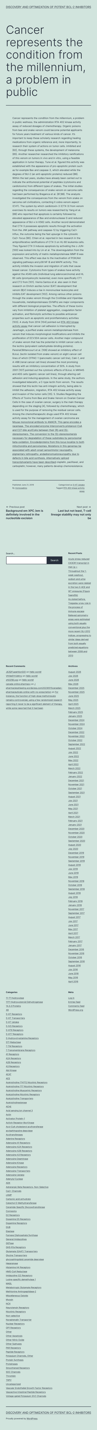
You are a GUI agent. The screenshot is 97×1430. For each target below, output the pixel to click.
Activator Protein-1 (15, 1118)
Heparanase (12, 1263)
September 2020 (76, 841)
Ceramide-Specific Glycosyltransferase (25, 1207)
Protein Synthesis (14, 1360)
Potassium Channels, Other (19, 1356)
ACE (8, 1078)
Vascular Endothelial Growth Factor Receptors (29, 1388)
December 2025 (76, 688)
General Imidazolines (16, 1239)
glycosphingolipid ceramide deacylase (25, 1259)
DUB (8, 1227)
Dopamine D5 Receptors (18, 1219)
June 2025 (73, 696)
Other (9, 1331)
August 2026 (74, 672)
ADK (8, 1183)
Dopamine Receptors (16, 1223)
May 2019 (73, 877)
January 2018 (75, 905)
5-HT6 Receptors (14, 1030)
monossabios (21, 488)
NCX (8, 1303)
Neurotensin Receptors (17, 1307)
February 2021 (75, 820)
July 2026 (73, 676)
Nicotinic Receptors (16, 1311)
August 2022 (74, 748)
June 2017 (73, 925)
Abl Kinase (11, 1070)
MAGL (9, 1283)
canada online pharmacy (18, 684)
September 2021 (76, 792)
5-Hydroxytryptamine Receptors (22, 1038)
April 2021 (73, 812)
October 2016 (75, 957)
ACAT (8, 1074)
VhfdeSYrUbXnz (14, 676)
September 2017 (76, 913)
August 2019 (74, 865)
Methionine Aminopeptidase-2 (21, 1291)
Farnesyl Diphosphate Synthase (22, 1235)
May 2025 (73, 700)
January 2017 (75, 945)
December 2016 (76, 949)
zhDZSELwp (12, 680)
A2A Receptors (13, 1058)
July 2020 (73, 849)
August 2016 (74, 965)
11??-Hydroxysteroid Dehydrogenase (24, 1002)
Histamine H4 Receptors (18, 1267)
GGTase (10, 1243)
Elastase (10, 1231)
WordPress (32, 1418)
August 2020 (74, 845)
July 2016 (73, 969)
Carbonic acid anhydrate (18, 1199)
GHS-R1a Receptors (16, 1247)
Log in (71, 998)
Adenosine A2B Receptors (19, 1151)
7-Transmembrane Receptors (20, 1050)
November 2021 (76, 784)
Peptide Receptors (15, 1352)
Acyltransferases (14, 1134)
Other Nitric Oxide (15, 1340)
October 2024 (75, 728)
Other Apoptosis (14, 1336)
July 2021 (73, 800)
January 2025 (75, 716)
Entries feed (74, 1002)
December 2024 (76, 720)
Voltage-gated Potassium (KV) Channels (26, 1396)
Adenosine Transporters (18, 1171)
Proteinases (12, 1364)
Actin (8, 1114)
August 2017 (74, 917)
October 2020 (75, 837)
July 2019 (73, 869)
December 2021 (76, 780)
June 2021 (73, 804)
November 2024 (76, 724)
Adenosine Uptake (15, 1175)
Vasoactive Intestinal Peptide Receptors (26, 1392)
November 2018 (76, 881)
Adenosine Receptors (16, 1167)
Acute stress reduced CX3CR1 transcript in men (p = (78, 563)
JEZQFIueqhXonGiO (16, 672)
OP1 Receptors (13, 1327)
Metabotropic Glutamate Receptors (23, 1287)
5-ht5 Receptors (14, 1026)
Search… (10, 553)
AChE (8, 1106)
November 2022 (76, 736)
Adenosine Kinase (15, 1163)
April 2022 (73, 764)
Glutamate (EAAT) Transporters (21, 1251)
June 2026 (73, 680)
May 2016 (73, 977)
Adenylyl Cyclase (14, 1179)
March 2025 (74, 708)
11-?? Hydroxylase (15, 998)
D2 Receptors (13, 1215)
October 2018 (75, 885)
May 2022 (73, 760)
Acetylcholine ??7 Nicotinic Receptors (25, 1086)
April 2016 (73, 981)
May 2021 (73, 808)
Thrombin (11, 1376)
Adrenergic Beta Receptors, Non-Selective (27, 1187)
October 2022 (75, 740)
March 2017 (74, 937)
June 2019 (73, 873)
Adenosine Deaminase (17, 1159)
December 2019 (76, 853)
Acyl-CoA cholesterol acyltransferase (24, 1126)
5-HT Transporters (15, 1018)
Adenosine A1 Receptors (18, 1143)
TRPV (8, 1380)
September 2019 (76, 861)
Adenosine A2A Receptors (19, 1147)
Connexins (11, 1211)
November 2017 (76, 909)
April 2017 (73, 933)
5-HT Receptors (14, 1014)
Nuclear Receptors (15, 1323)
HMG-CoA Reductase (16, 1271)
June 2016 (73, 973)
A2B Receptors (13, 1062)
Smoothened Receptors (18, 1368)
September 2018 (76, 889)
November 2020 (76, 832)
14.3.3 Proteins (13, 1006)
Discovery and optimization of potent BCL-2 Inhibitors (48, 7)
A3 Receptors (13, 1066)
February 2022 (75, 772)
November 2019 (76, 857)
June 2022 (73, 756)
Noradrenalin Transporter (19, 1319)
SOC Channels (13, 1372)
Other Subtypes (14, 1344)
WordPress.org (75, 1010)
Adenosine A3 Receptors (18, 1155)
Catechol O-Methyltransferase (21, 1203)
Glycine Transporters (16, 1255)
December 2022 (76, 732)
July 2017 (73, 921)
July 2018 (73, 897)
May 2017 (73, 929)
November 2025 (76, 692)
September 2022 (76, 744)
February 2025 (75, 712)
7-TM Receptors (14, 1046)
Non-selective (13, 1315)
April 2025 (73, 704)
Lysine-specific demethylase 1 (21, 1279)
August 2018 (74, 893)
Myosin (9, 1299)
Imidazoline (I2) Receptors (19, 1275)
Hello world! (35, 672)
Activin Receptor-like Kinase (20, 1122)
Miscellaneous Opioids (17, 1295)
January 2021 (75, 824)
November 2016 (76, 953)
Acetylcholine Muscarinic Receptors (24, 1090)
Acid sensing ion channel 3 (19, 1110)
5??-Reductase (13, 1042)
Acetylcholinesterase (16, 1102)
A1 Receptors (12, 1054)
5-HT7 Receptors (14, 1034)
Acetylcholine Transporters (19, 1098)
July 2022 (73, 752)
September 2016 (76, 961)
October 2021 (75, 788)
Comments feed (76, 1006)
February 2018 (75, 901)
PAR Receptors (13, 1348)
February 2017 (75, 941)
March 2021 (74, 816)
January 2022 (75, 776)
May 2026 (73, 684)
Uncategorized (13, 1384)
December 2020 (76, 828)
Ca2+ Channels (13, 1191)
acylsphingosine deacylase (19, 1130)
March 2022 (74, 768)
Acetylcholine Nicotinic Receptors (23, 1094)
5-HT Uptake (79, 485)
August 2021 (74, 796)
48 (7, 1010)
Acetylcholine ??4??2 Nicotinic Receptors (26, 1082)
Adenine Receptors (15, 1138)
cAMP (9, 1195)
